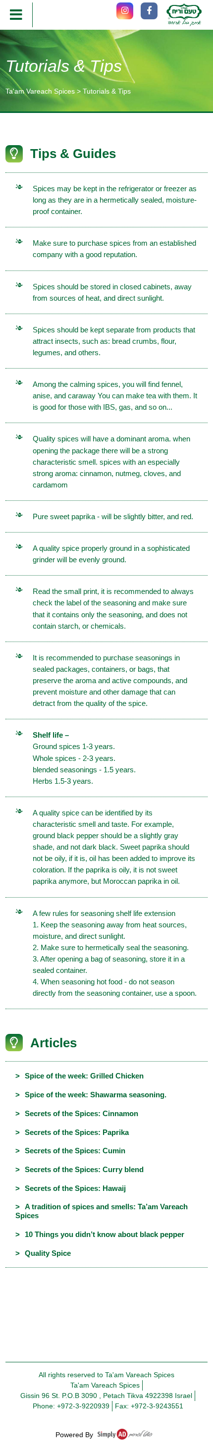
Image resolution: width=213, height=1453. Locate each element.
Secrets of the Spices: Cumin (75, 1150)
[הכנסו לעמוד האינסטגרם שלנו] (124, 10)
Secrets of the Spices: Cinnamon (81, 1113)
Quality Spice (48, 1253)
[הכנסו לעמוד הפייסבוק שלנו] (149, 10)
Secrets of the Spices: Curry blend (84, 1169)
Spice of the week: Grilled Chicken (84, 1076)
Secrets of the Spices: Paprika (77, 1132)
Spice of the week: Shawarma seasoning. (95, 1094)
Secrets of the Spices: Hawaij (75, 1188)
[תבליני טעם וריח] (184, 15)
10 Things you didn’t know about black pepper (104, 1234)
